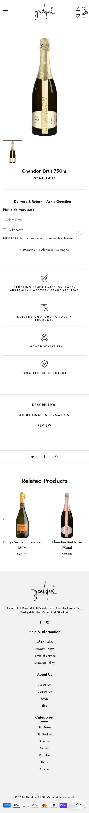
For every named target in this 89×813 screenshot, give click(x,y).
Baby (44, 762)
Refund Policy (44, 642)
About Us (44, 684)
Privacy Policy (44, 649)
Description (44, 404)
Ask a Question (58, 201)
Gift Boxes (44, 727)
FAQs (44, 698)
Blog (45, 705)
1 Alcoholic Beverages (54, 250)
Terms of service (44, 656)
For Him (44, 755)
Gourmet (44, 741)
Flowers (45, 769)
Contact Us (44, 691)
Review (44, 425)
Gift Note (16, 230)
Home (7, 26)
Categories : (28, 250)
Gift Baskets (44, 734)
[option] (44, 87)
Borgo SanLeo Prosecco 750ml (22, 545)
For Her (45, 748)
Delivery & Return (28, 201)
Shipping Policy (44, 663)
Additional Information (44, 415)
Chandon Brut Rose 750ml (67, 545)
